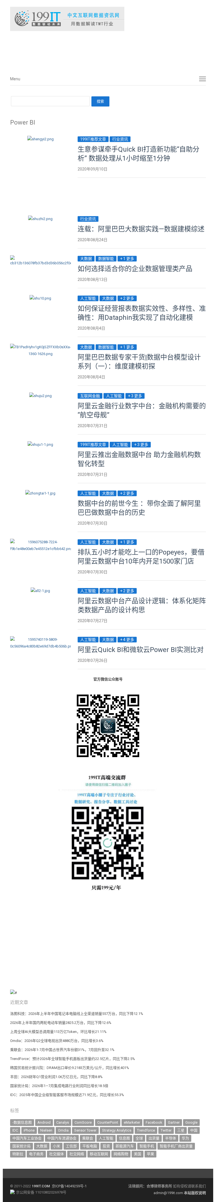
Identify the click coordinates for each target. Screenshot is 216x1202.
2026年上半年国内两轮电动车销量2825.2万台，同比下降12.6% (60, 1023)
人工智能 (88, 298)
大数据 (86, 258)
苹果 (150, 1154)
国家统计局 (21, 1146)
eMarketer (132, 1122)
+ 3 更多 (135, 396)
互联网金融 (90, 396)
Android (44, 1122)
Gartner (174, 1122)
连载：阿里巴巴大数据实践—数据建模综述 (141, 229)
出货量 (153, 1138)
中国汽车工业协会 (27, 1138)
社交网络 (76, 1154)
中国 (193, 1130)
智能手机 (147, 1146)
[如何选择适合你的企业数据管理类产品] (40, 258)
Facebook (154, 1122)
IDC (15, 1130)
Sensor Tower (85, 1130)
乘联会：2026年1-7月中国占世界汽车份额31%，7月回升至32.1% (62, 1050)
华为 (185, 1138)
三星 (180, 1130)
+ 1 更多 (127, 258)
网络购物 (121, 1154)
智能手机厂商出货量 (176, 1146)
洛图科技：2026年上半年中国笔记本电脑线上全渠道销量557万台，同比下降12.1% (76, 1014)
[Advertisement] (94, 50)
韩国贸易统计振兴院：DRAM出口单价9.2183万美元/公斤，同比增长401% (69, 1068)
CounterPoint (107, 1122)
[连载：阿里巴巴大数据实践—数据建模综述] (40, 219)
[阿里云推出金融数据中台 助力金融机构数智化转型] (40, 444)
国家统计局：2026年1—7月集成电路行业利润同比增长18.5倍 (59, 1086)
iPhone (29, 1130)
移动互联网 (99, 1154)
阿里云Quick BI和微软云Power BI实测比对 (141, 650)
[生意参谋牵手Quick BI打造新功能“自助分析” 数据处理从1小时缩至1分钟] (40, 139)
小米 (56, 1146)
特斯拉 (17, 1154)
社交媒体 (56, 1154)
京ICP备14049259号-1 (69, 1186)
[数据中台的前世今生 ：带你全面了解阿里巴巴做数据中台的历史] (40, 493)
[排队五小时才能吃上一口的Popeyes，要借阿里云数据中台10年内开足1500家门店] (40, 542)
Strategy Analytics (116, 1130)
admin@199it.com (169, 1193)
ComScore (83, 1122)
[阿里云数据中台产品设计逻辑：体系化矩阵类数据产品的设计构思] (40, 591)
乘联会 (87, 1138)
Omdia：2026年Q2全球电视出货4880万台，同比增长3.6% (57, 1041)
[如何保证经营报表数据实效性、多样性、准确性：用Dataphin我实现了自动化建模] (40, 298)
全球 (139, 1138)
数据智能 (106, 258)
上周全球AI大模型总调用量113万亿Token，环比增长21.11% (58, 1032)
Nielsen (46, 1130)
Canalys (62, 1122)
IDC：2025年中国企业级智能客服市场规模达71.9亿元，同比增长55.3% (67, 1095)
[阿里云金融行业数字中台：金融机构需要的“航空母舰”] (40, 396)
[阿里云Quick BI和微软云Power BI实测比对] (40, 639)
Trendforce (146, 1130)
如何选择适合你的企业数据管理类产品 (135, 269)
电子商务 (36, 1154)
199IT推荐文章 (93, 139)
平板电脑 (89, 1146)
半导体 (170, 1138)
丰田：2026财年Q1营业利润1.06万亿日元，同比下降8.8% (56, 1077)
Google (191, 1122)
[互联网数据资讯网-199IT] (108, 19)
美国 (137, 1154)
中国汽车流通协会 (61, 1138)
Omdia (63, 1130)
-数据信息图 (22, 1122)
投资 (106, 1146)
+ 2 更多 (127, 298)
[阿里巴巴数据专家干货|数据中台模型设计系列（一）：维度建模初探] (40, 347)
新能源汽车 (125, 1146)
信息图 (124, 1138)
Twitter (166, 1130)
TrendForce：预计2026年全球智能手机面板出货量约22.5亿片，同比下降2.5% (72, 1059)
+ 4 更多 (127, 639)
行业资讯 (120, 139)
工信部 (71, 1146)
